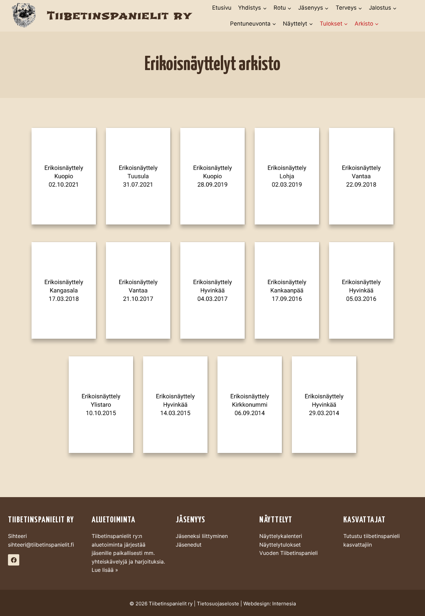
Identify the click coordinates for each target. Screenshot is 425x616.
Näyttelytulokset (280, 544)
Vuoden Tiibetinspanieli (288, 553)
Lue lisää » (105, 570)
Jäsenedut (189, 544)
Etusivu (221, 7)
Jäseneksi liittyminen (202, 536)
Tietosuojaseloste (218, 603)
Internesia (284, 603)
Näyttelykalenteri (280, 536)
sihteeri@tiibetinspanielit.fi (41, 544)
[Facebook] (13, 560)
